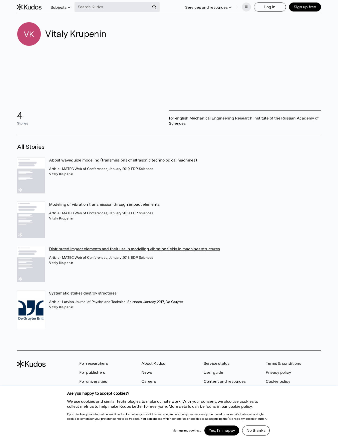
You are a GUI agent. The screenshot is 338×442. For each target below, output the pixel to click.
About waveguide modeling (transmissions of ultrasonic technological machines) (123, 160)
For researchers (93, 363)
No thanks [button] (255, 430)
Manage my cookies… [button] (186, 430)
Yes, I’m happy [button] (222, 430)
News (146, 372)
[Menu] (246, 7)
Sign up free (305, 6)
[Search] (154, 7)
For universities (93, 381)
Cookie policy (278, 381)
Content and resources (225, 381)
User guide (213, 372)
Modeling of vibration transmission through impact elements (104, 204)
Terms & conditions (283, 363)
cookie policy (240, 406)
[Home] (29, 7)
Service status (216, 363)
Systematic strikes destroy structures (83, 293)
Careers (148, 381)
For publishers (92, 372)
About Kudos (153, 363)
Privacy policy (278, 372)
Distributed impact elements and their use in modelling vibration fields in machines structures (134, 248)
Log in (269, 6)
